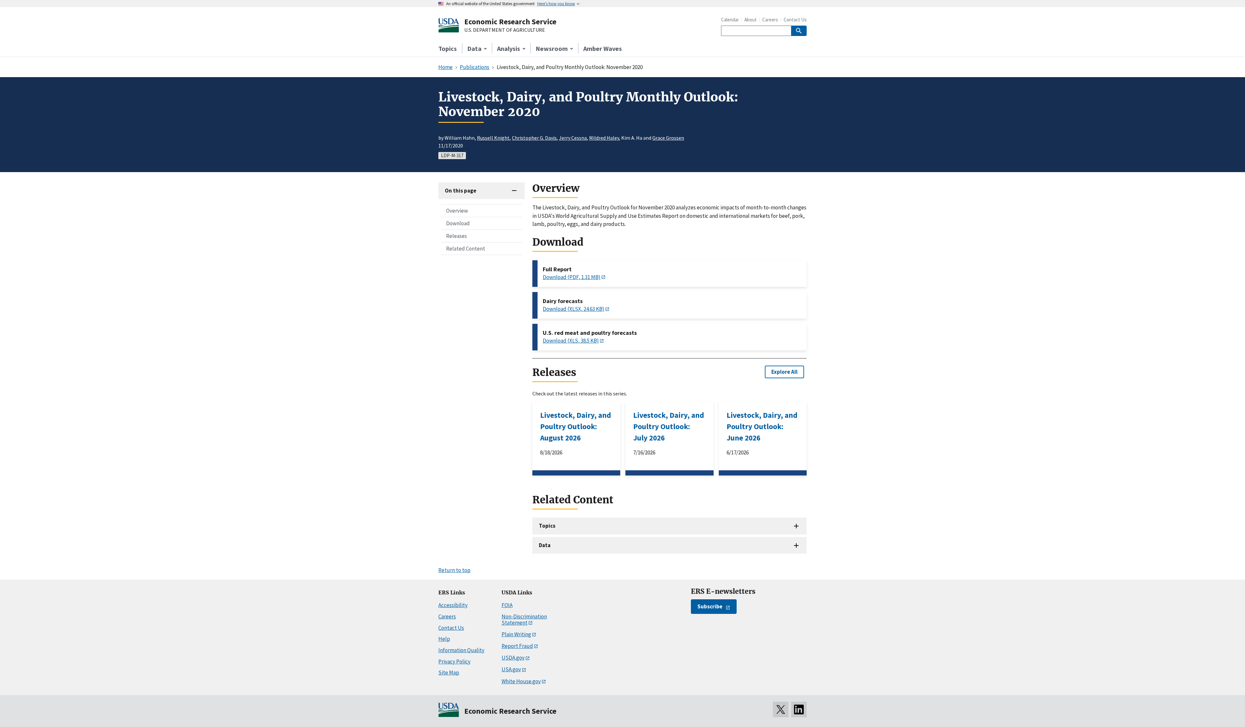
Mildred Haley (604, 138)
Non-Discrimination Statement (524, 619)
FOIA (507, 605)
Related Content (465, 248)
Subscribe (709, 606)
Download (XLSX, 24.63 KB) (573, 308)
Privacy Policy (454, 661)
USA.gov (511, 669)
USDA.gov (513, 657)
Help (444, 638)
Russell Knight (493, 138)
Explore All (784, 371)
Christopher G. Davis (534, 138)
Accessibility (453, 605)
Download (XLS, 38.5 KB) (571, 340)
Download (458, 223)
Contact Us (795, 20)
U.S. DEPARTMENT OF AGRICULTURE (504, 30)
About (750, 20)
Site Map (448, 672)
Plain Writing (516, 634)
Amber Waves (602, 48)
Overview (457, 210)
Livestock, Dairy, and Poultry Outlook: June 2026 (762, 426)
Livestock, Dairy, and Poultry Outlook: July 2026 (668, 426)
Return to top (454, 570)
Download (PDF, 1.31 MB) (571, 277)
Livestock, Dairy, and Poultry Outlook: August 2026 (575, 426)
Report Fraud (517, 646)
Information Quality (461, 650)
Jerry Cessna (573, 138)
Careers (770, 20)
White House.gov (521, 681)
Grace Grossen (668, 138)
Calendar (730, 20)
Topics (447, 48)
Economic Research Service (510, 21)
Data (545, 545)
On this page (460, 190)
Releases (456, 236)
